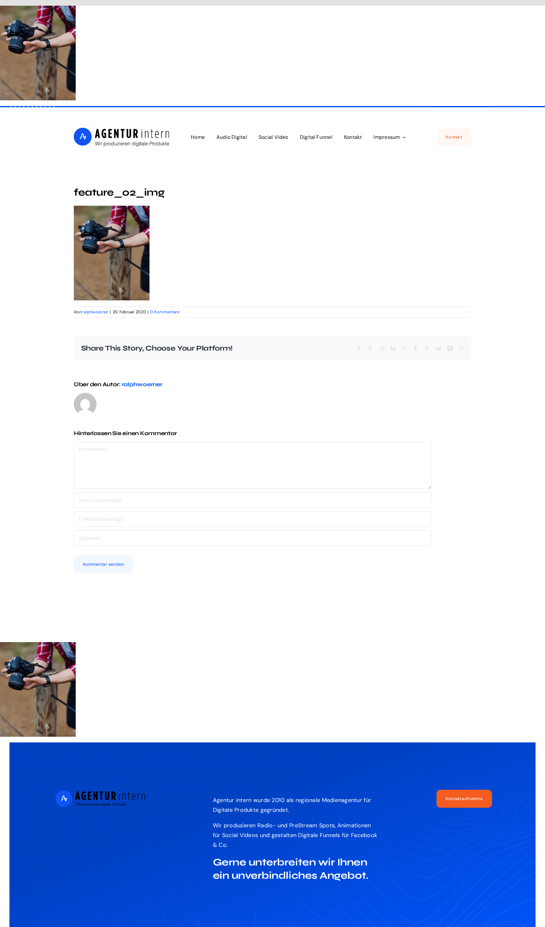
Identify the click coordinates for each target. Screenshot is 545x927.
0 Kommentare (164, 312)
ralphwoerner (95, 312)
